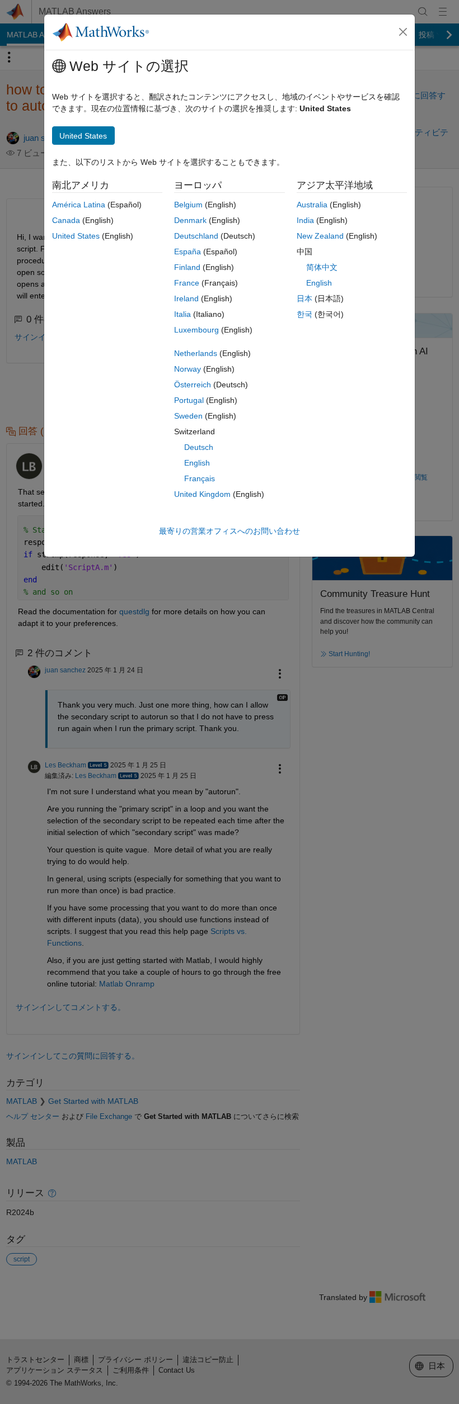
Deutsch (198, 447)
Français (199, 478)
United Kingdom (202, 494)
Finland (187, 267)
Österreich (192, 384)
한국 (304, 314)
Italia (182, 314)
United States (76, 235)
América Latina (78, 204)
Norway (187, 368)
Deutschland (196, 235)
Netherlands (195, 353)
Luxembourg (196, 329)
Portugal (189, 400)
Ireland (186, 298)
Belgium (188, 204)
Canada (66, 220)
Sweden (188, 415)
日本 (304, 298)
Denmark (190, 220)
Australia (312, 204)
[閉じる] (403, 32)
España (187, 251)
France (186, 282)
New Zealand (320, 235)
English (197, 462)
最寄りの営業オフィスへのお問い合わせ (229, 530)
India (305, 220)
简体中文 (322, 267)
